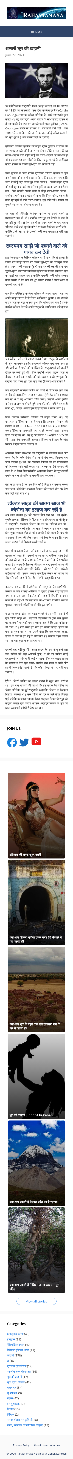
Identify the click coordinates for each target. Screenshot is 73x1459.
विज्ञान (10, 1409)
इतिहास (11, 1339)
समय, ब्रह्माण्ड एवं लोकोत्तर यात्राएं (25, 1425)
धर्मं (8, 1361)
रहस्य (10, 1398)
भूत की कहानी (14, 1377)
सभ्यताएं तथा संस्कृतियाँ (19, 1420)
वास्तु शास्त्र (13, 1404)
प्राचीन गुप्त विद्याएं (16, 1366)
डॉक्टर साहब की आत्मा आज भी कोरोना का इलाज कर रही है (37, 506)
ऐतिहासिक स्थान (15, 1345)
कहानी (10, 1355)
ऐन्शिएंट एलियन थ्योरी (18, 1350)
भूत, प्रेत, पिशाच (16, 1382)
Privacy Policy (21, 1445)
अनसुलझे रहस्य (15, 1334)
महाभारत (11, 1387)
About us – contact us (47, 1445)
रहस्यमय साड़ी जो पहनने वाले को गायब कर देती (36, 249)
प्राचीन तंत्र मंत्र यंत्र (19, 1371)
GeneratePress (57, 1453)
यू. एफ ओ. (12, 1393)
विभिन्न (10, 1414)
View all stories (36, 1301)
